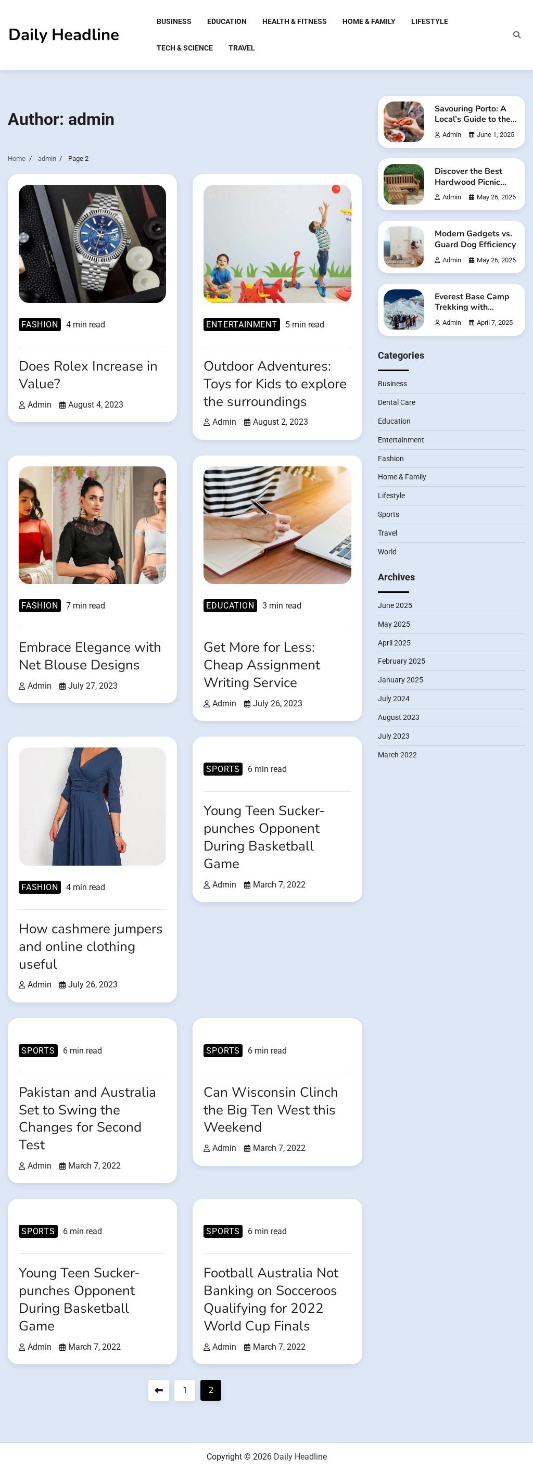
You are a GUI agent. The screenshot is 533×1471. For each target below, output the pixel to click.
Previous (158, 1390)
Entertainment (241, 324)
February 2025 (401, 661)
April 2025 (394, 643)
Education (227, 21)
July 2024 (394, 698)
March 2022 (397, 755)
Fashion (39, 324)
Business (174, 21)
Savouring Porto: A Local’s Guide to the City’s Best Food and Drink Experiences (474, 125)
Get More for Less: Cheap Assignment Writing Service (262, 665)
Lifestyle (429, 21)
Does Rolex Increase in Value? (88, 375)
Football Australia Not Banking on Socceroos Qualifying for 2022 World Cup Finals (271, 1299)
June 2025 (395, 605)
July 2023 (394, 736)
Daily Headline (63, 34)
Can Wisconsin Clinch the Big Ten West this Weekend (271, 1110)
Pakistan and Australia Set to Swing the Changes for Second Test (87, 1119)
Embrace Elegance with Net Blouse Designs (90, 656)
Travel (242, 48)
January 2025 (400, 680)
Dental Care (396, 402)
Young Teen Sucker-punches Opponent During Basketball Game (264, 837)
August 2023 (399, 717)
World (387, 552)
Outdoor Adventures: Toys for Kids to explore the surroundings (275, 384)
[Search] (517, 35)
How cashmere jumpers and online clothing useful (91, 946)
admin (40, 405)
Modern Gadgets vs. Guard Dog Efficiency (475, 239)
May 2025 (394, 624)
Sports (223, 769)
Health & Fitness (294, 21)
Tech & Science (185, 48)
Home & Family (369, 21)
